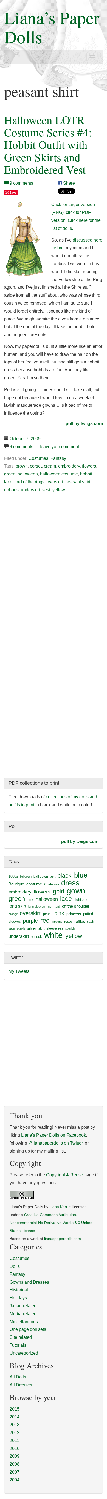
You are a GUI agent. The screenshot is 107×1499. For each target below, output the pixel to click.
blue (80, 875)
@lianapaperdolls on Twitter (55, 1143)
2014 (14, 1417)
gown (76, 891)
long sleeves (36, 906)
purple (30, 921)
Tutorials (18, 1345)
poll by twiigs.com (84, 423)
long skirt (17, 906)
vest (46, 490)
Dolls (15, 1266)
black (64, 875)
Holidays (18, 1297)
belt (52, 876)
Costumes (38, 458)
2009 (14, 1456)
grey (31, 899)
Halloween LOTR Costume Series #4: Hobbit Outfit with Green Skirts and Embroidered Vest (48, 144)
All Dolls (18, 1377)
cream (50, 466)
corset (36, 466)
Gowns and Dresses (29, 1282)
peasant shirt (77, 482)
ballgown (26, 876)
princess (73, 914)
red (45, 920)
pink (59, 913)
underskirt (30, 490)
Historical (19, 1290)
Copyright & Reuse (64, 1175)
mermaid (53, 906)
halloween (28, 474)
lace (8, 482)
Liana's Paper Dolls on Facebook (53, 1135)
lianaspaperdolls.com (62, 1239)
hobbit (86, 474)
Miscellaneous (24, 1321)
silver (31, 928)
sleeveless (54, 928)
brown (22, 466)
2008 (14, 1464)
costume (34, 884)
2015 (14, 1409)
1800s (13, 876)
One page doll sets (28, 1329)
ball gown (40, 876)
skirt (41, 928)
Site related (21, 1337)
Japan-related (23, 1305)
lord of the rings (29, 482)
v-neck (36, 937)
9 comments (21, 183)
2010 (14, 1448)
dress (70, 883)
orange (13, 914)
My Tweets (19, 971)
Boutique (16, 884)
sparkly (70, 928)
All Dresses (21, 1385)
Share (68, 183)
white (53, 934)
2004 (14, 1480)
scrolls (21, 928)
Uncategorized (24, 1353)
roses (68, 922)
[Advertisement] (50, 549)
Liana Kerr (58, 1207)
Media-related (23, 1313)
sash (90, 922)
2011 (14, 1440)
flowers (89, 466)
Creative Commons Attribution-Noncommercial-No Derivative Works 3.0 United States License (51, 1223)
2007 (14, 1472)
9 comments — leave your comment (44, 446)
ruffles (79, 921)
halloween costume (59, 474)
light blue (81, 900)
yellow (58, 490)
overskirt (55, 482)
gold (58, 891)
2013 (14, 1424)
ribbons (11, 490)
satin (12, 928)
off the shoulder (75, 906)
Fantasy (58, 458)
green (9, 474)
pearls (47, 914)
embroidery (69, 466)
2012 (14, 1432)
